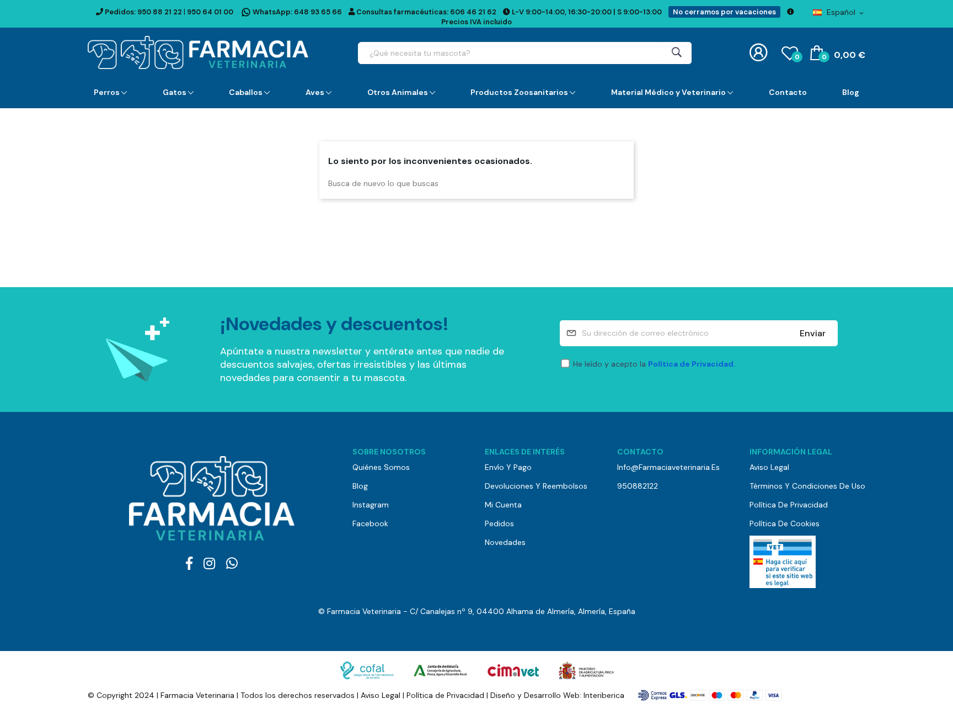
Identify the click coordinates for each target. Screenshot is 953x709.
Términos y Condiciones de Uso (807, 486)
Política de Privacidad (788, 505)
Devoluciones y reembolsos (536, 486)
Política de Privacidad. (692, 364)
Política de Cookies (784, 523)
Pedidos (499, 523)
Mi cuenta (503, 505)
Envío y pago (508, 467)
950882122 (637, 486)
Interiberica (603, 695)
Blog (360, 486)
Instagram (370, 505)
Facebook (370, 523)
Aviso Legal (769, 467)
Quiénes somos (381, 467)
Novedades (505, 542)
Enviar (813, 333)
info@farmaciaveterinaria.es (668, 467)
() (797, 56)
